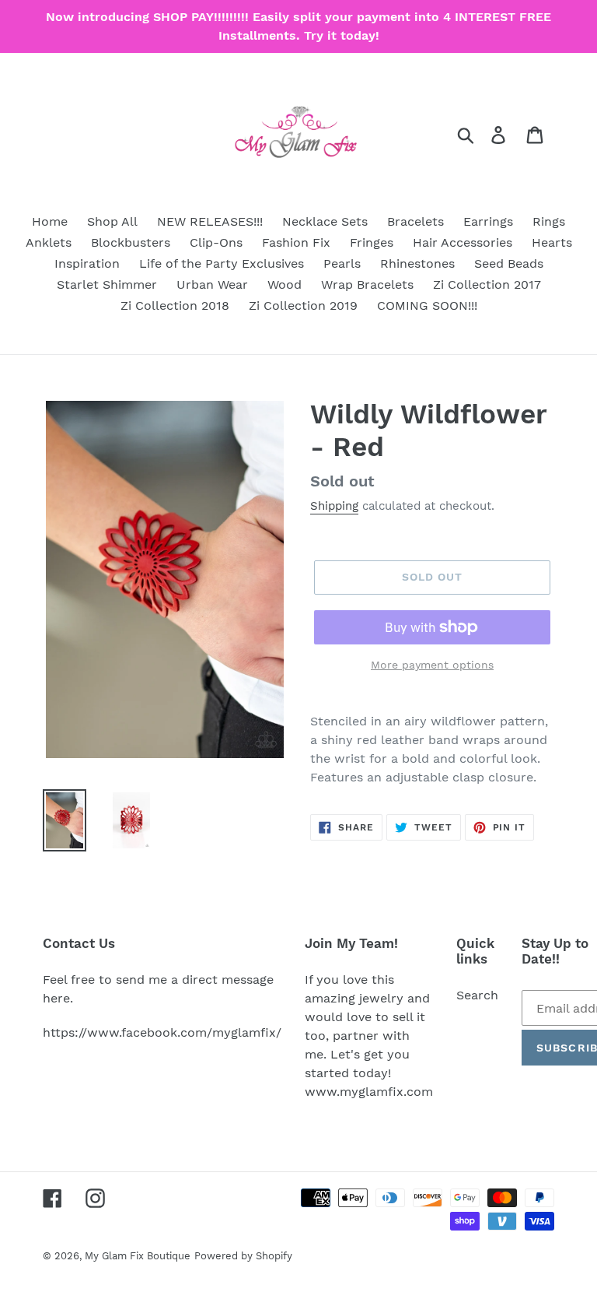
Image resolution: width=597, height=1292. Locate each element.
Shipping (334, 506)
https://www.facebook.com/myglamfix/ (162, 1032)
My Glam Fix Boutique (137, 1256)
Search (477, 995)
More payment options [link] (432, 664)
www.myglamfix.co (363, 1091)
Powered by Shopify (243, 1256)
